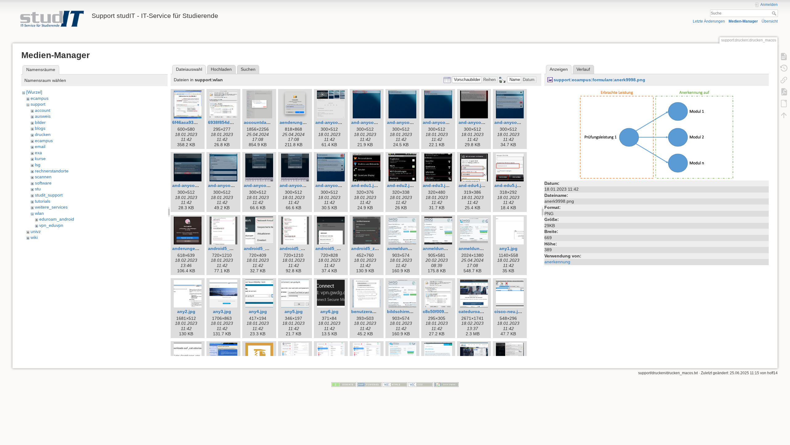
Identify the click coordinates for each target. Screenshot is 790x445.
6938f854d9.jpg (224, 122)
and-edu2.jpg (401, 185)
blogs (40, 128)
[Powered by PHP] (369, 384)
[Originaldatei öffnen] (657, 133)
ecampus (39, 98)
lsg (37, 164)
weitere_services (51, 207)
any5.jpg (294, 311)
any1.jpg (508, 248)
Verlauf (583, 69)
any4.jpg (258, 311)
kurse (40, 158)
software (43, 182)
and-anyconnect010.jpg (305, 185)
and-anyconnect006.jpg (519, 122)
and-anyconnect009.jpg (269, 185)
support (38, 104)
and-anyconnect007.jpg (197, 185)
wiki (34, 237)
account (42, 110)
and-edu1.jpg (365, 185)
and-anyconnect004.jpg (448, 122)
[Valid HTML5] (395, 384)
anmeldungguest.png (409, 248)
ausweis (43, 116)
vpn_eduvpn (51, 225)
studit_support (49, 195)
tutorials (42, 201)
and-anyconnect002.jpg (376, 122)
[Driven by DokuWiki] (446, 384)
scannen (43, 176)
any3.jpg (222, 311)
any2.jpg (186, 311)
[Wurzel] (34, 92)
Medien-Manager (743, 21)
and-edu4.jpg (473, 185)
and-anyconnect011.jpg (340, 185)
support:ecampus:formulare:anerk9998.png (599, 79)
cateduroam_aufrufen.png (486, 311)
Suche (775, 13)
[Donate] (343, 384)
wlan (39, 213)
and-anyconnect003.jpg (412, 122)
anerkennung (557, 261)
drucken (43, 134)
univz (36, 231)
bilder (40, 122)
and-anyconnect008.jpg (233, 185)
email (40, 146)
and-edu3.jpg (437, 185)
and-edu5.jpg (508, 185)
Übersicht (770, 21)
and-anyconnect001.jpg (340, 122)
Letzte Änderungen (709, 21)
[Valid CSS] (420, 384)
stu (38, 188)
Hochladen (221, 69)
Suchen (248, 69)
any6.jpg (329, 311)
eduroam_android (56, 219)
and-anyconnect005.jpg (484, 122)
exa (38, 152)
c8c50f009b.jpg (439, 311)
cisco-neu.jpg (508, 311)
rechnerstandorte (52, 170)
